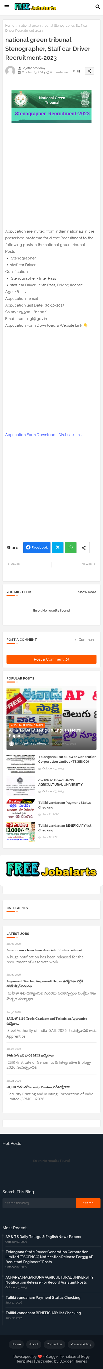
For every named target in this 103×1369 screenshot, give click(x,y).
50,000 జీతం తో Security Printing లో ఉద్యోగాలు (38, 1087)
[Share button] (84, 547)
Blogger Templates (61, 1357)
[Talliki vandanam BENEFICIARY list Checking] (20, 832)
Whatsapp (70, 547)
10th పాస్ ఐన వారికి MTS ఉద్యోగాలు (30, 1055)
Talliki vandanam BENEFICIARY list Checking (65, 828)
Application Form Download (30, 435)
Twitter (58, 547)
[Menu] (7, 7)
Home (9, 25)
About (33, 1344)
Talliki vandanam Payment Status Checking (65, 805)
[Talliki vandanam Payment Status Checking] (20, 809)
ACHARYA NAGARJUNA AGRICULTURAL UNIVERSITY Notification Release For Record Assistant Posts (64, 786)
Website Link (70, 435)
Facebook (40, 547)
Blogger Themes (73, 1361)
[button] (98, 7)
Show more (87, 592)
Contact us (54, 1344)
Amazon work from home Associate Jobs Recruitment (44, 950)
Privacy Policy (81, 1344)
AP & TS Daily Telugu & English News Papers (43, 1237)
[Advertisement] (51, 176)
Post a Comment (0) (51, 659)
